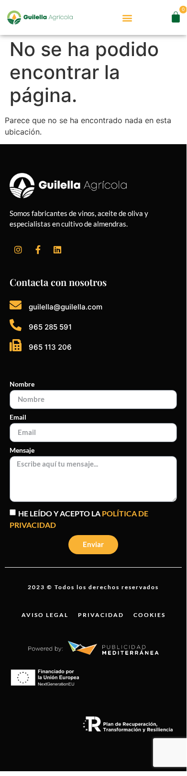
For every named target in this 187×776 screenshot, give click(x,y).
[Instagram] (18, 249)
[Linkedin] (57, 249)
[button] (127, 17)
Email (18, 417)
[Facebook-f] (37, 249)
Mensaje (22, 450)
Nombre (22, 384)
